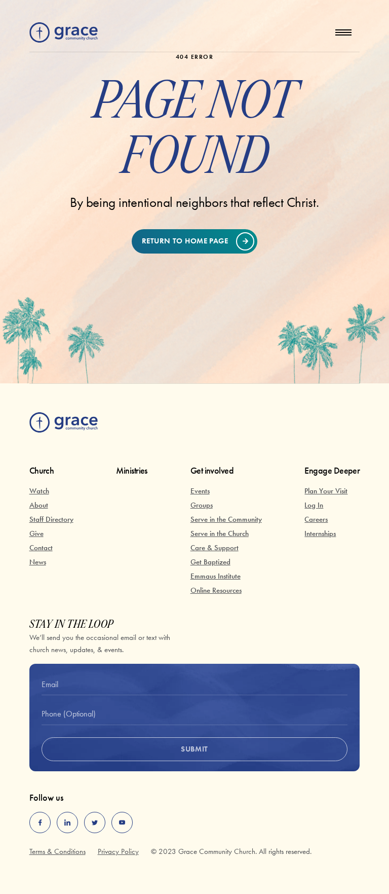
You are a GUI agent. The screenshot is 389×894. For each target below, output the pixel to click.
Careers (316, 519)
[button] (343, 32)
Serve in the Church (219, 533)
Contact (41, 548)
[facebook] (40, 822)
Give (36, 533)
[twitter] (94, 822)
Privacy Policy (118, 851)
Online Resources (216, 590)
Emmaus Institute (215, 576)
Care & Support (214, 548)
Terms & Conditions (57, 851)
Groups (201, 505)
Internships (320, 533)
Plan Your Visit (325, 491)
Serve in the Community (226, 519)
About (38, 505)
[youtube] (122, 822)
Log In (313, 505)
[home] (63, 32)
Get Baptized (210, 562)
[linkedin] (67, 822)
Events (200, 491)
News (37, 562)
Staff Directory (51, 519)
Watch (39, 491)
